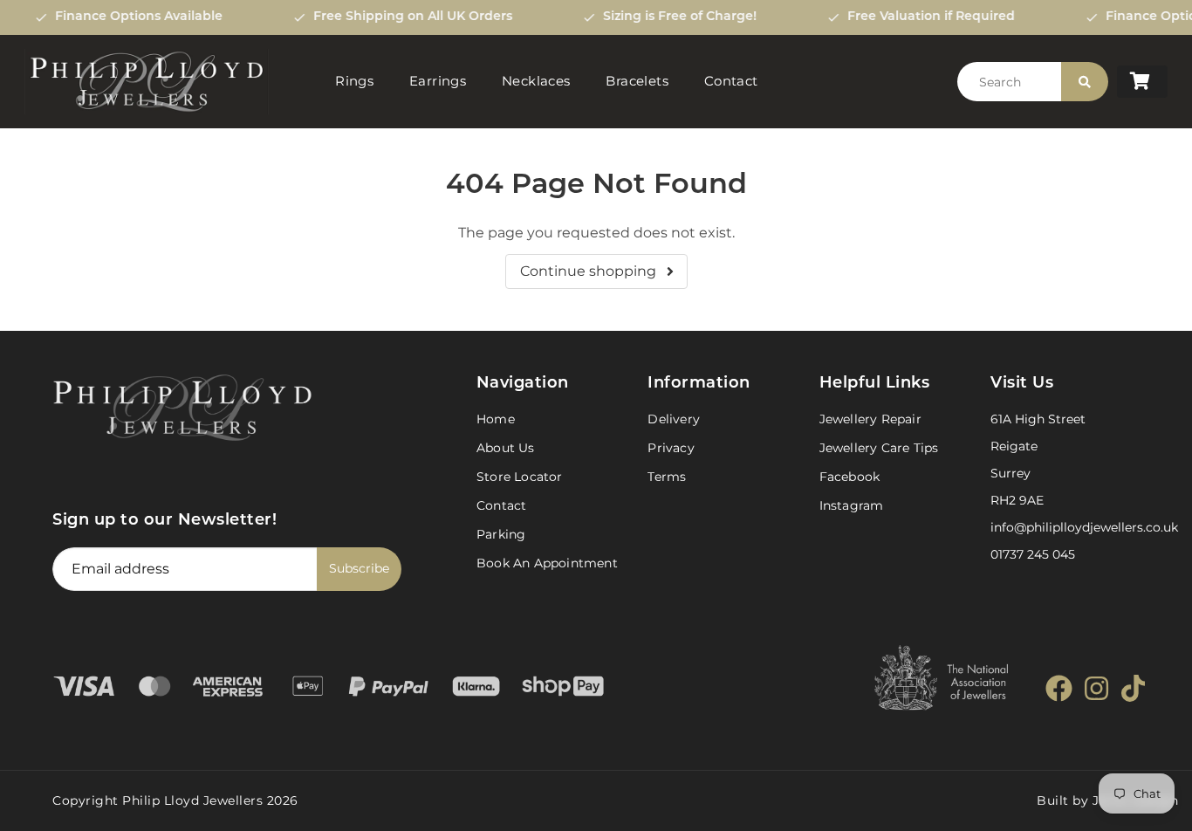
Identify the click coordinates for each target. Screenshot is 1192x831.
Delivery (673, 419)
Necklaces (536, 80)
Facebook (849, 476)
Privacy (670, 448)
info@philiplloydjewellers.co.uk (1084, 527)
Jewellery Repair (870, 419)
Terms (666, 476)
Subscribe (359, 568)
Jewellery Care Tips (879, 448)
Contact (731, 80)
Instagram (851, 505)
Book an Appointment (547, 563)
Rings (354, 80)
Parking (500, 534)
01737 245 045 (1032, 554)
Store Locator (519, 476)
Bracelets (637, 80)
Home (495, 419)
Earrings (437, 80)
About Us (505, 448)
